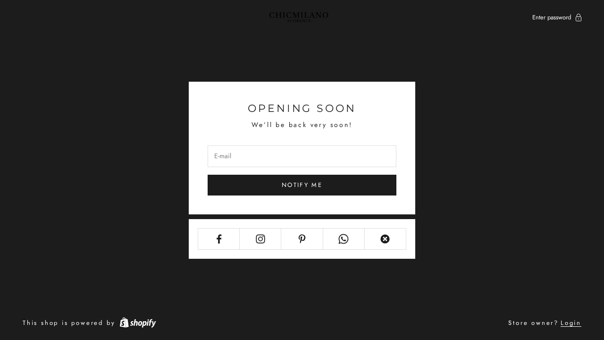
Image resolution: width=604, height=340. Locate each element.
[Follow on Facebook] (218, 239)
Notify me (302, 184)
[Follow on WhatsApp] (343, 239)
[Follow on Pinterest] (301, 239)
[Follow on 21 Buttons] (385, 239)
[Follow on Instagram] (260, 239)
